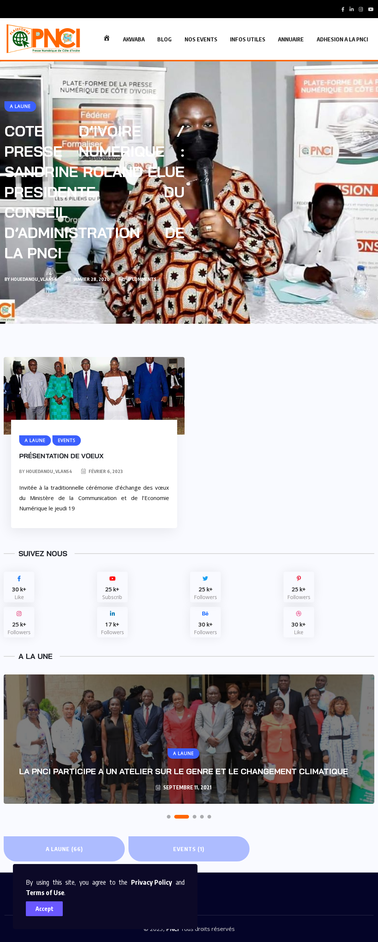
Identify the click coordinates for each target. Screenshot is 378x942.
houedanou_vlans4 (34, 279)
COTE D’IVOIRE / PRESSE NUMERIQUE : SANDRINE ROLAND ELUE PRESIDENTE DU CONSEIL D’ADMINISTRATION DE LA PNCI (94, 192)
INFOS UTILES (247, 39)
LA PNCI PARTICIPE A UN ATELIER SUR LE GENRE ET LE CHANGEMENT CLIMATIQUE (183, 771)
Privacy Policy (151, 882)
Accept (44, 908)
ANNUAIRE (291, 39)
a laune (64, 849)
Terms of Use (45, 892)
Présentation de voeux (61, 456)
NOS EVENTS (201, 39)
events (189, 849)
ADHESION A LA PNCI (342, 39)
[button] (169, 817)
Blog (164, 39)
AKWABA (134, 39)
